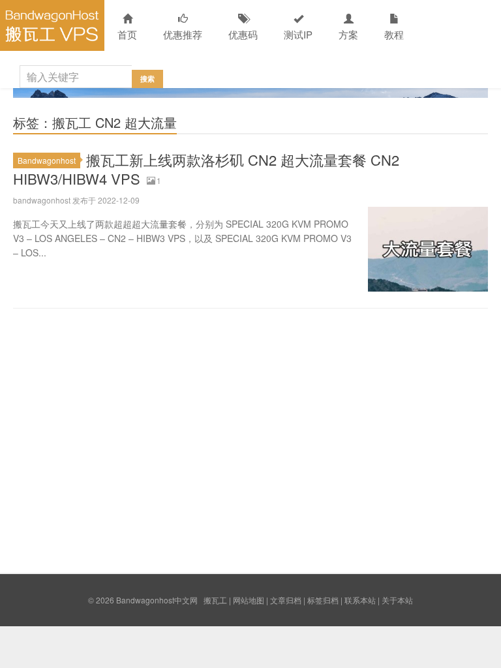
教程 (394, 34)
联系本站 (360, 599)
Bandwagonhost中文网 (52, 25)
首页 (127, 34)
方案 (348, 34)
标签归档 (323, 599)
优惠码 (243, 34)
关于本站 (397, 599)
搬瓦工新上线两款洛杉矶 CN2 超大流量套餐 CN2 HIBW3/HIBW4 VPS (206, 169)
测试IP (298, 34)
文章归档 (285, 599)
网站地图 (248, 599)
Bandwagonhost (47, 160)
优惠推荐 (182, 34)
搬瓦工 (215, 599)
